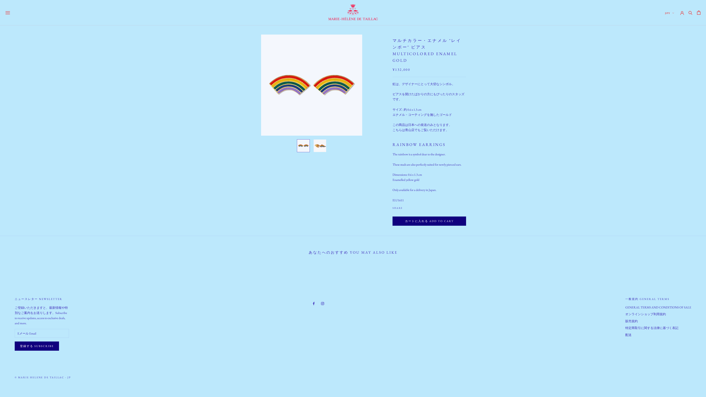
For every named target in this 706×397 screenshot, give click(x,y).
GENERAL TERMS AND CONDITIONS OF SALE (658, 307)
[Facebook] (406, 207)
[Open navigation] (8, 12)
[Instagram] (322, 303)
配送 (628, 335)
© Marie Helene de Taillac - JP (43, 377)
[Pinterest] (416, 207)
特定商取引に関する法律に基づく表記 (651, 328)
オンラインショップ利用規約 (645, 314)
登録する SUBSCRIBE (37, 346)
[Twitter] (411, 207)
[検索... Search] (690, 13)
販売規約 (631, 321)
